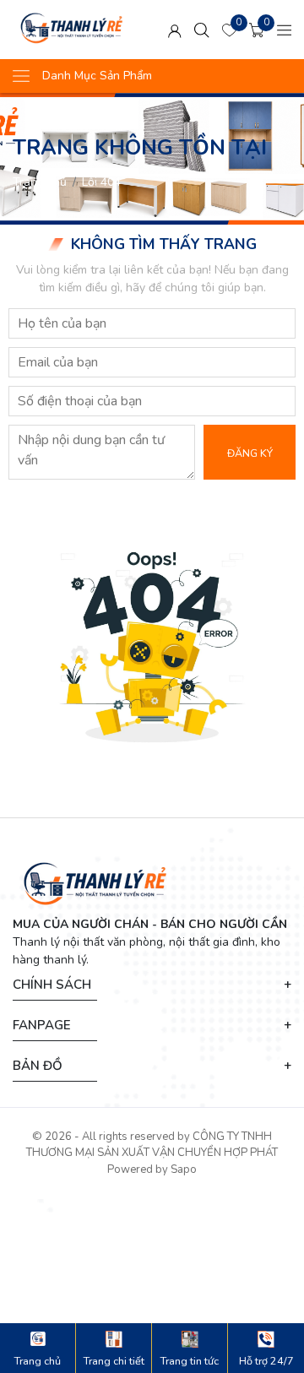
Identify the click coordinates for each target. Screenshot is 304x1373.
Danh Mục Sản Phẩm (97, 76)
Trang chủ (40, 182)
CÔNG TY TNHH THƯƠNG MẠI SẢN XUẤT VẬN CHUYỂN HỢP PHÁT (152, 1145)
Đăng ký (250, 453)
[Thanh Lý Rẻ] (75, 29)
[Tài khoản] (174, 30)
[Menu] (284, 30)
